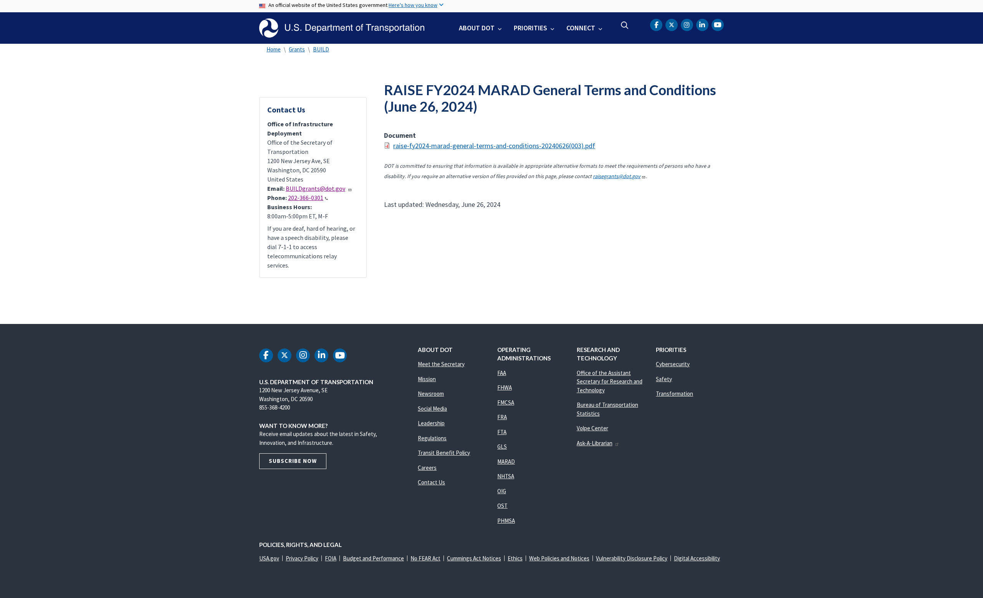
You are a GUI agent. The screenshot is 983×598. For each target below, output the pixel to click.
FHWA (504, 387)
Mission (427, 379)
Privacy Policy (302, 558)
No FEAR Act (425, 558)
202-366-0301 (305, 198)
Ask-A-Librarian (594, 443)
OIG (501, 491)
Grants (297, 49)
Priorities (530, 27)
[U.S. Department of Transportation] (341, 28)
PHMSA (506, 520)
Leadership (431, 423)
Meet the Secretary (441, 364)
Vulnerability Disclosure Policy (631, 558)
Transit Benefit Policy (444, 452)
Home (273, 49)
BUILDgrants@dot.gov (315, 188)
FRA (502, 417)
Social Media (432, 408)
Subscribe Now (293, 460)
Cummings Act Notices (474, 558)
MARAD (506, 461)
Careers (427, 467)
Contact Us (431, 482)
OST (502, 505)
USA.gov (269, 558)
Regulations (432, 438)
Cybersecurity (673, 364)
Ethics (515, 558)
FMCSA (505, 402)
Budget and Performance (373, 558)
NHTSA (505, 476)
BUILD (321, 49)
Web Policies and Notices (559, 558)
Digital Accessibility (697, 558)
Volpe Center (592, 428)
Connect (580, 27)
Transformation (674, 393)
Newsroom (431, 393)
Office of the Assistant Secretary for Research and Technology (609, 381)
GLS (502, 446)
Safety (664, 379)
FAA (501, 373)
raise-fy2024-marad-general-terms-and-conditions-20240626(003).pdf (494, 145)
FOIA (330, 558)
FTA (501, 432)
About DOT (477, 27)
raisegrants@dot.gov (616, 176)
